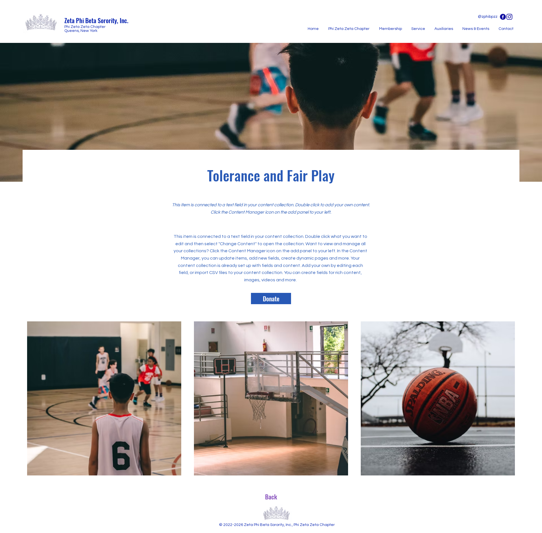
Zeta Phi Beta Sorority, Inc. (96, 20)
